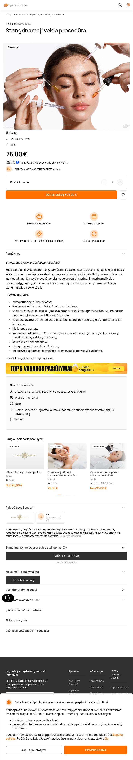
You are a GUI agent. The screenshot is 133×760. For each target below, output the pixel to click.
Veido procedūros (53, 14)
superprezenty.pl (120, 687)
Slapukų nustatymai (34, 750)
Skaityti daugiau (71, 536)
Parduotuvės (97, 681)
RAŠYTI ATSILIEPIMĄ (67, 556)
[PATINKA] (123, 194)
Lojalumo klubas (74, 692)
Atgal (10, 14)
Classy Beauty (23, 23)
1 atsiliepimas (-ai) (53, 519)
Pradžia (19, 14)
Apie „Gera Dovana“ (74, 682)
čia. (107, 738)
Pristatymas (96, 687)
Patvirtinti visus (95, 750)
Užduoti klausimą (23, 580)
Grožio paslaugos (34, 14)
